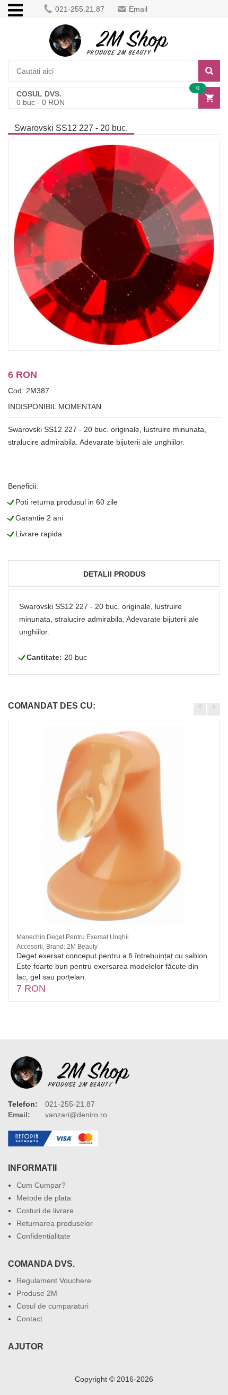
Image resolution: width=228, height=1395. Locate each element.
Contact (29, 1318)
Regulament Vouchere (53, 1280)
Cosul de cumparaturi (52, 1306)
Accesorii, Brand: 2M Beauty (57, 946)
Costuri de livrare (45, 1210)
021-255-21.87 (70, 1104)
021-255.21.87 (79, 9)
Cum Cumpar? (41, 1185)
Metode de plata (43, 1198)
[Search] (209, 71)
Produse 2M (36, 1293)
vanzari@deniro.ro (76, 1114)
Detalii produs (114, 574)
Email (138, 9)
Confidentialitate (43, 1236)
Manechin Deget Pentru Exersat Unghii (72, 937)
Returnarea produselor (54, 1223)
